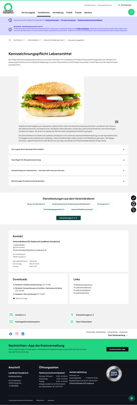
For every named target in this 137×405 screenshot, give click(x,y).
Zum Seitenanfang (117, 335)
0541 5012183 (20, 245)
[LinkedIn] (23, 334)
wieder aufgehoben (83, 28)
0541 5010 (14, 386)
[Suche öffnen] (130, 12)
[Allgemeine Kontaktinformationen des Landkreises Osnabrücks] (133, 197)
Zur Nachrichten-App (117, 349)
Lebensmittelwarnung (83, 287)
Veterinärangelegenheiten (53, 209)
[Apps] (133, 203)
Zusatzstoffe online (82, 293)
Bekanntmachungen (52, 20)
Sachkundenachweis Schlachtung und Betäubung (70, 204)
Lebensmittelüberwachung (53, 40)
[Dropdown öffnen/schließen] (24, 40)
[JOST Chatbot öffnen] (131, 398)
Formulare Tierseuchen (68, 20)
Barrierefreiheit (101, 332)
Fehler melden (90, 332)
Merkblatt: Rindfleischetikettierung (28, 285)
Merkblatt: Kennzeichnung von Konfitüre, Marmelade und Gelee (38, 288)
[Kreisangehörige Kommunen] (133, 209)
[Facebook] (11, 334)
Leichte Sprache (112, 332)
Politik (69, 12)
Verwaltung (58, 12)
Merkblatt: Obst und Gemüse (26, 294)
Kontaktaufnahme (90, 5)
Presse (78, 12)
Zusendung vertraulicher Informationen (21, 400)
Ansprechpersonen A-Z (104, 5)
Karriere (88, 12)
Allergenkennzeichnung (84, 285)
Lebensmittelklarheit (83, 290)
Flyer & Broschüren (84, 322)
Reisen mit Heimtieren (35, 204)
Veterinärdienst (33, 40)
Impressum (50, 400)
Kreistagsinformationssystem (27, 322)
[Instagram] (17, 334)
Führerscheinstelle (76, 383)
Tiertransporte (102, 204)
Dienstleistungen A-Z (67, 218)
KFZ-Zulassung (88, 383)
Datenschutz (40, 400)
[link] (8, 8)
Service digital (28, 12)
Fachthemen (44, 12)
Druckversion (123, 332)
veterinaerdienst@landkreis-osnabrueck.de (30, 250)
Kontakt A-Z (20, 315)
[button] (20, 298)
